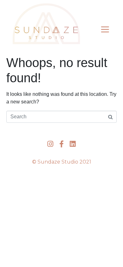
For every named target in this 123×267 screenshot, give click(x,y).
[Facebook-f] (61, 143)
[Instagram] (50, 143)
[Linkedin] (72, 143)
